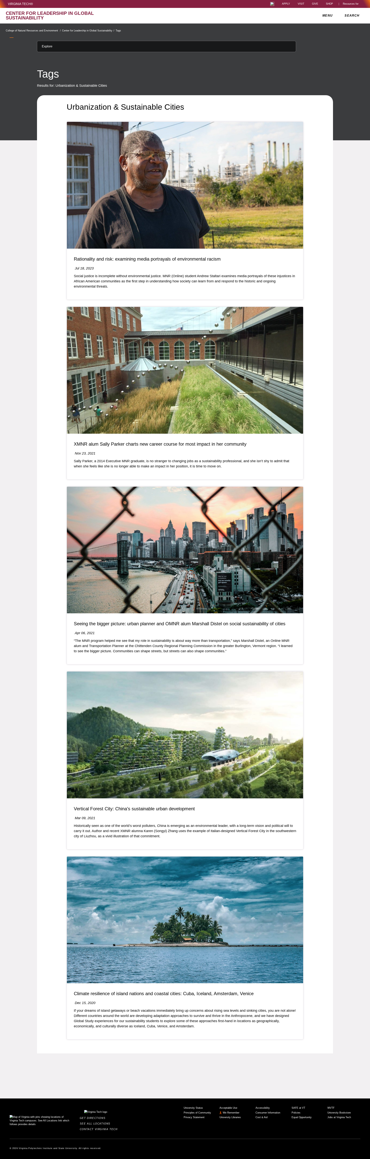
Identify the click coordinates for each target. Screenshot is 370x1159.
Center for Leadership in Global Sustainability (88, 30)
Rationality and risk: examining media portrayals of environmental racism (147, 259)
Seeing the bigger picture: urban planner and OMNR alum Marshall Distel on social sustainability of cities (179, 623)
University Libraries (230, 1117)
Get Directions (94, 1118)
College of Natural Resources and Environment (33, 30)
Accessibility (263, 1107)
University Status (193, 1107)
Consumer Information (268, 1112)
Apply (286, 4)
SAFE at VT (298, 1107)
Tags (118, 30)
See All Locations (96, 1123)
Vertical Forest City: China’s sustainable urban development (134, 808)
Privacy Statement (194, 1117)
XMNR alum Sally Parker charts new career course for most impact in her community (160, 444)
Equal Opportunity (302, 1117)
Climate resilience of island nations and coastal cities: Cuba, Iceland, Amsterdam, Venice (164, 993)
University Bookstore (339, 1112)
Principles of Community (197, 1112)
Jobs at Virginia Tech (339, 1117)
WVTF (331, 1107)
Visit (301, 4)
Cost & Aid (261, 1117)
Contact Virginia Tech (100, 1129)
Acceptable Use (228, 1107)
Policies (296, 1112)
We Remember (231, 1112)
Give (315, 4)
